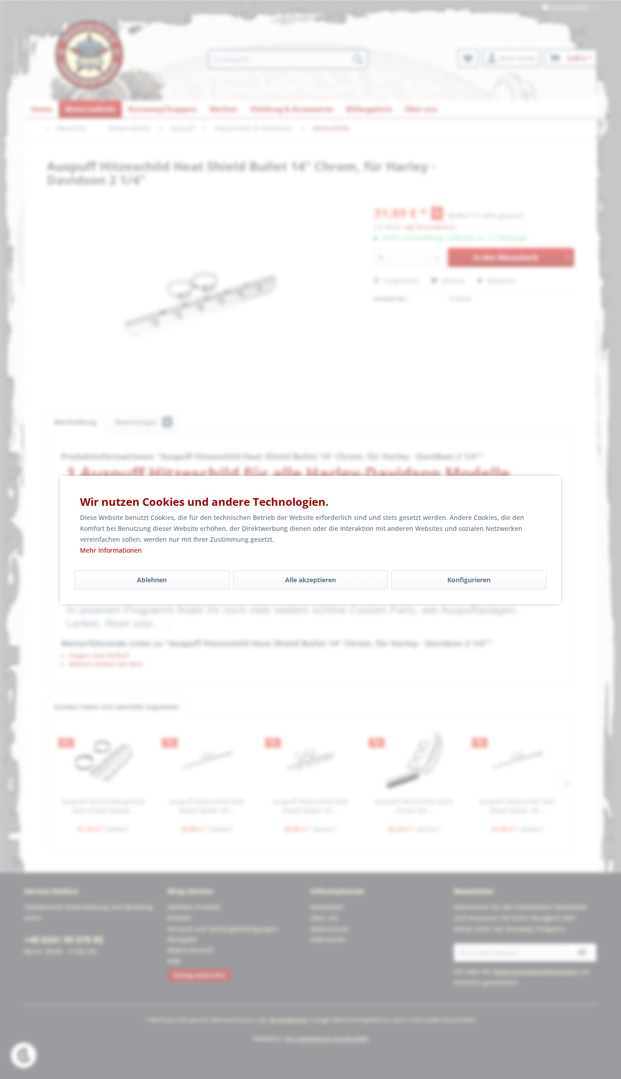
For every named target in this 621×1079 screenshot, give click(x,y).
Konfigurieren (469, 579)
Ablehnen (152, 579)
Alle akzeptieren (310, 579)
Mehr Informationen (111, 550)
